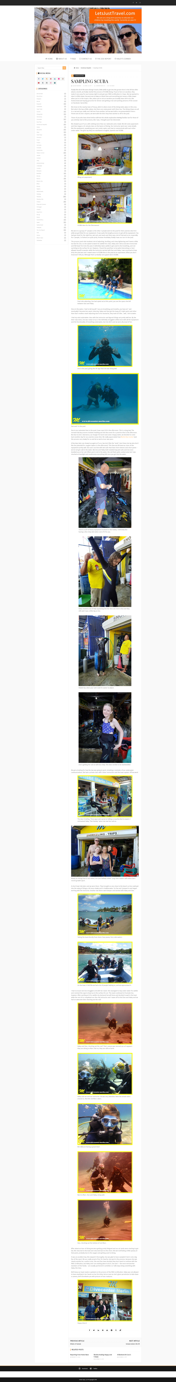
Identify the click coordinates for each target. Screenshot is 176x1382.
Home (50, 59)
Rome (51, 217)
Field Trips (51, 135)
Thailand (51, 227)
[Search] (64, 68)
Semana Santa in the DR (133, 1344)
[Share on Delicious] (120, 1330)
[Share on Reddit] (111, 1330)
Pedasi (51, 201)
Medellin (51, 173)
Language (51, 165)
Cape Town (51, 109)
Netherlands (51, 191)
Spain (51, 222)
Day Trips (51, 122)
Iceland (51, 158)
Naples (51, 189)
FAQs (74, 59)
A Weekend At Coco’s (124, 1355)
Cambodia (51, 106)
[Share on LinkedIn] (98, 1330)
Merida (51, 176)
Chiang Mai (51, 114)
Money (51, 186)
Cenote (51, 111)
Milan (51, 183)
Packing (51, 194)
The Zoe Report (104, 59)
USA (51, 232)
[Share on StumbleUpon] (107, 1330)
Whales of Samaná (75, 1344)
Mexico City (51, 181)
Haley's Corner (51, 153)
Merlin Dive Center (127, 437)
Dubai (51, 127)
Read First (51, 212)
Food (51, 140)
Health (51, 155)
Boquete (51, 104)
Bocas (51, 101)
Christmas (51, 117)
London (51, 168)
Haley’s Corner (124, 59)
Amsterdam (51, 93)
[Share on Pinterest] (102, 1330)
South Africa (51, 219)
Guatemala (51, 150)
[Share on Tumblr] (115, 1330)
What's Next (51, 238)
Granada (51, 147)
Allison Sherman (77, 85)
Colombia (51, 119)
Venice (51, 235)
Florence (51, 137)
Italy (51, 160)
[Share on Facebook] (89, 1330)
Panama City (51, 199)
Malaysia (51, 171)
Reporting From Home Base (79, 1355)
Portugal (51, 207)
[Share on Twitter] (93, 1330)
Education (51, 129)
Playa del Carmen (51, 204)
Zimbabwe (51, 240)
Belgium (51, 98)
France (51, 142)
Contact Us (86, 59)
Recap (51, 214)
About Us (62, 59)
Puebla (51, 209)
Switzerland (51, 225)
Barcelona (51, 96)
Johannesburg (51, 163)
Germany (51, 145)
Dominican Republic (86, 68)
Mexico (51, 178)
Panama (51, 196)
